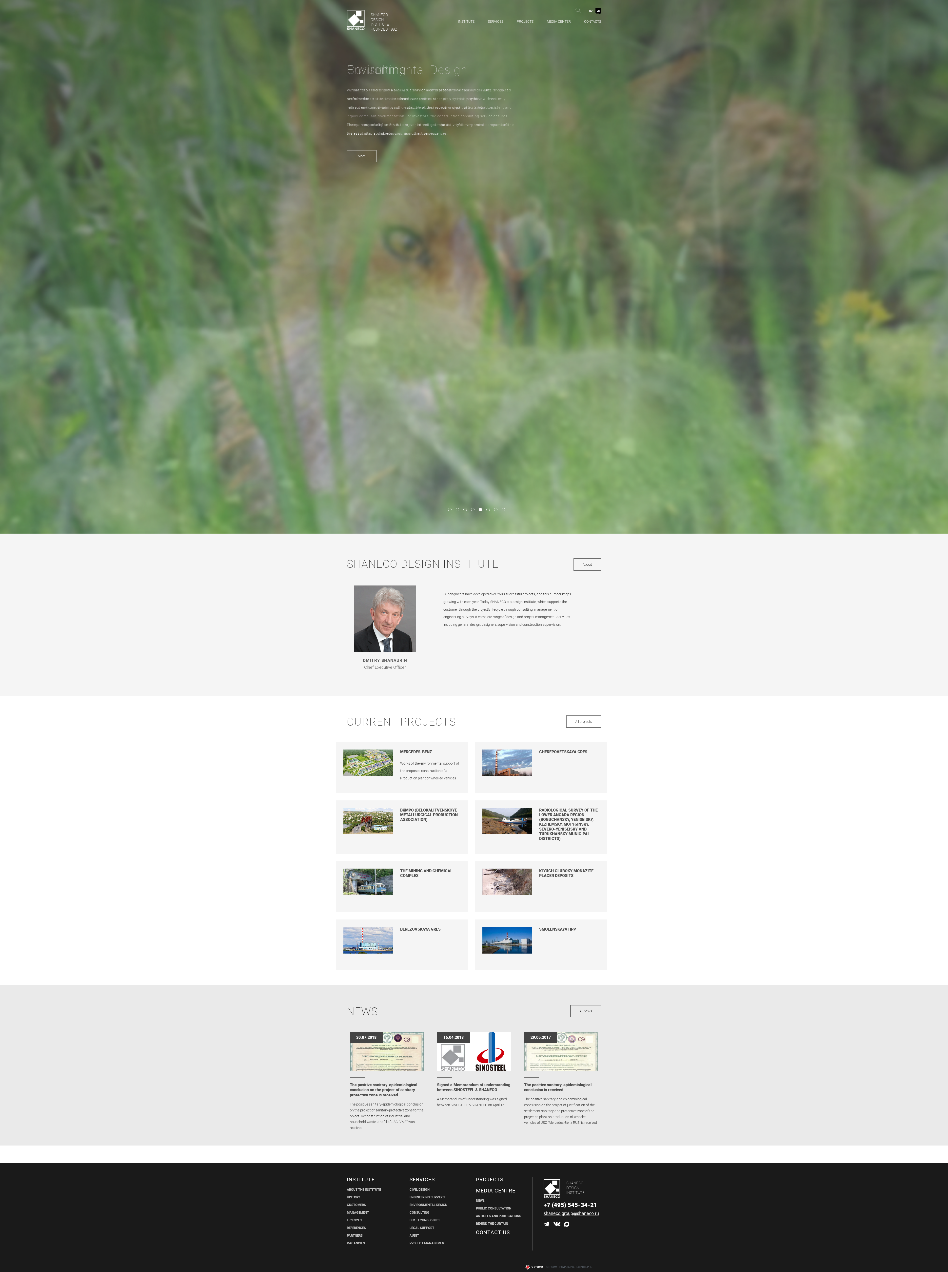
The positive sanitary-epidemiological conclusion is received (558, 1087)
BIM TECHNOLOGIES (424, 1220)
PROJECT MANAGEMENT (428, 1243)
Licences (354, 1220)
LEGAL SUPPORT (422, 1228)
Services (495, 21)
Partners (355, 1235)
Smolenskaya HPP (557, 929)
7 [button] (496, 509)
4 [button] (473, 509)
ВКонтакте (556, 1224)
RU (590, 10)
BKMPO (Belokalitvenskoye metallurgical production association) (429, 815)
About (587, 564)
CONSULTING (419, 1212)
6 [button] (488, 509)
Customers (356, 1205)
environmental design (428, 1205)
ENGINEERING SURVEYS (427, 1197)
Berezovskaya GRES (420, 929)
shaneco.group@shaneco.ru (571, 1213)
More (362, 156)
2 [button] (457, 509)
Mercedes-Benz (416, 752)
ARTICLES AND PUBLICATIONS (498, 1216)
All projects (583, 721)
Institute (466, 21)
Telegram (546, 1224)
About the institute (364, 1189)
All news (585, 1011)
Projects (525, 21)
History (353, 1197)
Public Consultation (493, 1208)
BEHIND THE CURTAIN (492, 1223)
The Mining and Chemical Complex (426, 873)
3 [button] (465, 509)
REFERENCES (356, 1228)
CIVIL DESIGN (420, 1189)
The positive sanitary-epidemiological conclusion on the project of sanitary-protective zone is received (383, 1090)
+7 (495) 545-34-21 (570, 1205)
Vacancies (356, 1243)
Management (358, 1212)
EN (598, 10)
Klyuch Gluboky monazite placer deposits (566, 873)
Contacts (592, 21)
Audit (414, 1235)
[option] (474, 267)
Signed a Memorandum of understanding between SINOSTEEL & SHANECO (473, 1087)
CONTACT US (493, 1232)
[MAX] (566, 1224)
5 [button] (480, 509)
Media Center (559, 21)
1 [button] (450, 509)
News (480, 1200)
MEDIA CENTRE (495, 1190)
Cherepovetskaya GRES (563, 752)
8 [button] (503, 509)
